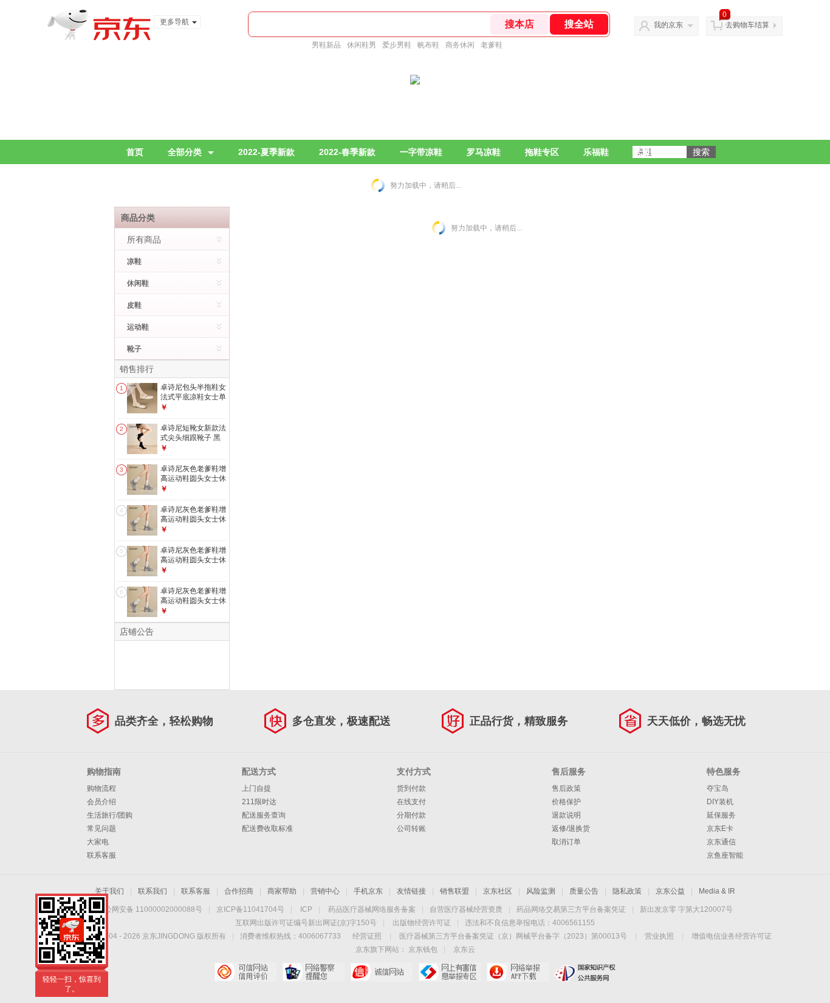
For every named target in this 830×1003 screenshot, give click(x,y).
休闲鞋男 (361, 45)
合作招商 (238, 891)
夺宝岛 (718, 788)
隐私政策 (627, 891)
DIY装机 (720, 802)
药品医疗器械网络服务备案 (372, 909)
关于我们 (109, 891)
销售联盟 (454, 891)
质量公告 (583, 891)
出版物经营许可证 (422, 923)
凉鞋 (134, 261)
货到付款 (411, 788)
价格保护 (566, 802)
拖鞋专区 (542, 152)
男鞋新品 (326, 45)
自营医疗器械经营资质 (466, 909)
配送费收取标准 (267, 828)
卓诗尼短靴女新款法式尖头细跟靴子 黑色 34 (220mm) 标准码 (193, 442)
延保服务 (721, 815)
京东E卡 (720, 828)
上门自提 (256, 788)
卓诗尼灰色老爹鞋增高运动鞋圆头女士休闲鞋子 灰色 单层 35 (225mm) (193, 523)
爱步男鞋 (396, 45)
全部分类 (185, 152)
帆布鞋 (428, 45)
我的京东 (668, 25)
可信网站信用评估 (245, 972)
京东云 (464, 949)
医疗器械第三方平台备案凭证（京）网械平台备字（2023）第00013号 (513, 936)
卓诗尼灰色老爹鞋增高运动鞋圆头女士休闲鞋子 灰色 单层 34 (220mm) (193, 483)
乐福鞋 (596, 152)
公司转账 (411, 828)
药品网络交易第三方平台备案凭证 (571, 909)
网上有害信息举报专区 (449, 972)
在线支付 (411, 802)
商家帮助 (282, 891)
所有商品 (144, 239)
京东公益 (670, 891)
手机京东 (368, 891)
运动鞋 (138, 327)
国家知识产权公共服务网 (585, 972)
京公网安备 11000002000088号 (149, 909)
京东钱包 (422, 949)
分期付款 (411, 815)
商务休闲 (460, 45)
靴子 (134, 349)
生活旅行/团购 (109, 815)
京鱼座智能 (725, 855)
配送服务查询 (264, 815)
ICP (306, 909)
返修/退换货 (571, 828)
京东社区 (497, 891)
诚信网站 (381, 972)
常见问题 (101, 828)
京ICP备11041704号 (250, 909)
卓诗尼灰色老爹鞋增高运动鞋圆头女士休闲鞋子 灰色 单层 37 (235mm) (193, 605)
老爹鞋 (491, 45)
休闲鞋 (138, 283)
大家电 (98, 842)
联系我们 (152, 891)
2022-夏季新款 (266, 152)
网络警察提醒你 (313, 972)
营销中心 (325, 891)
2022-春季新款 (347, 152)
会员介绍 (101, 802)
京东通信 (721, 842)
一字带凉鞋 (421, 152)
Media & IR (717, 891)
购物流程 (101, 788)
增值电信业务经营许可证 (731, 936)
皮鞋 (134, 305)
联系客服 (101, 855)
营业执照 (659, 936)
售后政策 (566, 788)
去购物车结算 (747, 25)
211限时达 (259, 802)
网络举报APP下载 (517, 972)
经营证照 (367, 936)
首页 (134, 152)
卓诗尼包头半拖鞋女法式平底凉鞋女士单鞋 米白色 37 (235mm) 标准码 (193, 401)
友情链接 (411, 891)
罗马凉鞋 (484, 152)
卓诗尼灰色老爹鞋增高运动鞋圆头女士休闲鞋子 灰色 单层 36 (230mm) (193, 564)
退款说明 (566, 815)
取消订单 (566, 842)
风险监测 (540, 891)
